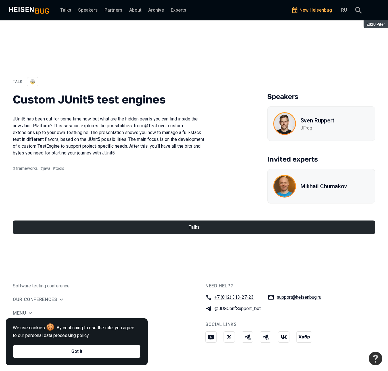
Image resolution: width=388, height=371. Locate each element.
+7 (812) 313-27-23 (234, 297)
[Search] (358, 10)
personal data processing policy (57, 335)
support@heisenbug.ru (299, 297)
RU (344, 10)
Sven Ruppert (317, 120)
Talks (194, 227)
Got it (76, 351)
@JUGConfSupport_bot (237, 308)
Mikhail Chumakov (324, 186)
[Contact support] (375, 358)
